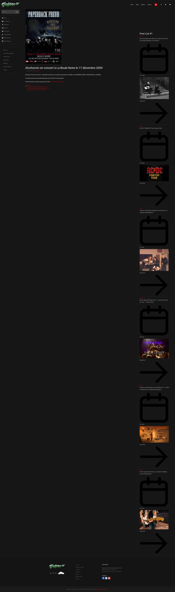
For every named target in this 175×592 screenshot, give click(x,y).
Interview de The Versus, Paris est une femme (36, 89)
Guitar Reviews (7, 34)
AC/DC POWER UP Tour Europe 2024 (151, 128)
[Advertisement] (155, 19)
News (137, 4)
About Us (5, 50)
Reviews (149, 4)
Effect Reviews (7, 37)
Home (131, 4)
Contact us (119, 571)
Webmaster (106, 589)
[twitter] (106, 579)
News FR (29, 85)
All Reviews (6, 31)
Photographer (99, 589)
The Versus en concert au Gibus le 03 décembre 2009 (38, 88)
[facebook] (103, 579)
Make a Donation (7, 66)
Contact (5, 70)
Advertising (6, 60)
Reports (143, 4)
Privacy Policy (6, 56)
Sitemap (5, 63)
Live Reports (7, 21)
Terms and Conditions (8, 53)
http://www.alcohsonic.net (57, 81)
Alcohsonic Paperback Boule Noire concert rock (37, 86)
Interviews (6, 24)
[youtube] (109, 579)
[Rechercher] (17, 12)
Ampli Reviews (7, 41)
